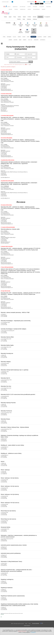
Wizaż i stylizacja (5, 469)
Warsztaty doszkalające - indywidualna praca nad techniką (15, 320)
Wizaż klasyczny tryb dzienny (8, 510)
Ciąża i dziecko (46, 25)
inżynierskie (48, 6)
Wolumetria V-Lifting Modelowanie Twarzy (11, 561)
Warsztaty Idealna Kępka (7, 345)
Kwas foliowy (40, 25)
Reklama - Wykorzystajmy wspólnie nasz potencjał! (17, 623)
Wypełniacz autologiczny (7, 579)
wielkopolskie (36, 39)
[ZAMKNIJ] (33, 632)
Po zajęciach (47, 16)
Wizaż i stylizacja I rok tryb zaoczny (10, 486)
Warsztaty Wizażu (5, 419)
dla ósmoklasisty (36, 9)
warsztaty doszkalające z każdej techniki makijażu (13, 329)
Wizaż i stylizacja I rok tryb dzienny (10, 478)
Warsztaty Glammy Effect (7, 337)
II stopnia (16, 9)
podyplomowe (22, 9)
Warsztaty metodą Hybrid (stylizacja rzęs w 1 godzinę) (14, 369)
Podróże (19, 19)
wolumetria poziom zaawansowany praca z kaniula (14, 545)
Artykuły (14, 24)
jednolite (10, 9)
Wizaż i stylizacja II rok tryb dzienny (10, 494)
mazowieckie (39, 36)
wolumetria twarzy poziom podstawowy (11, 553)
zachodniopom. (42, 39)
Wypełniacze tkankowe (6, 587)
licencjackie (41, 6)
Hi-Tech (29, 16)
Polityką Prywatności (22, 631)
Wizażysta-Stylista (5, 527)
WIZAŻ (2, 461)
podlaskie (10, 39)
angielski (43, 9)
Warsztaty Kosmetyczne (7, 353)
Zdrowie (34, 16)
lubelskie (19, 36)
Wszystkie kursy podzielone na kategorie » (8, 66)
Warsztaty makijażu (6, 361)
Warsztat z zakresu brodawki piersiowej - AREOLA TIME (15, 312)
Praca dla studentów (35, 623)
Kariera (19, 16)
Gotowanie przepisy (27, 32)
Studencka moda (20, 25)
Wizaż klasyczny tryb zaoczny (8, 519)
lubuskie (24, 36)
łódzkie (28, 36)
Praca (14, 16)
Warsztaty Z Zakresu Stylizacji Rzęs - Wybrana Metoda (15, 427)
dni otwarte (35, 6)
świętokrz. (24, 39)
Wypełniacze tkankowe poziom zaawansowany (13, 595)
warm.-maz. (30, 39)
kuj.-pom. (14, 36)
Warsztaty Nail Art (5, 378)
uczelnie (29, 6)
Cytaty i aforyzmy (20, 32)
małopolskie (33, 36)
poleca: (8, 6)
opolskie (44, 36)
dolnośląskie (9, 36)
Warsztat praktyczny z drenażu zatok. (10, 229)
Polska (4, 36)
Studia (5, 16)
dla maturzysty (22, 6)
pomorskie (15, 39)
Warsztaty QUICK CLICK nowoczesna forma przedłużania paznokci (18, 394)
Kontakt (26, 623)
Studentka (40, 16)
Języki (10, 16)
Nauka (24, 16)
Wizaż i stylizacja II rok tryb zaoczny (10, 502)
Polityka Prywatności (27, 625)
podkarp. (49, 36)
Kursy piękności (34, 32)
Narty (24, 19)
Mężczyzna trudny (34, 25)
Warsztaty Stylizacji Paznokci (8, 402)
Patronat (30, 623)
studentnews (15, 6)
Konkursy (29, 19)
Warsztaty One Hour (6, 386)
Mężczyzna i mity (27, 25)
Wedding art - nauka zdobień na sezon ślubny (12, 445)
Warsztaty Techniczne (6, 410)
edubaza (29, 9)
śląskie (20, 39)
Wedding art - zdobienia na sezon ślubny (11, 453)
